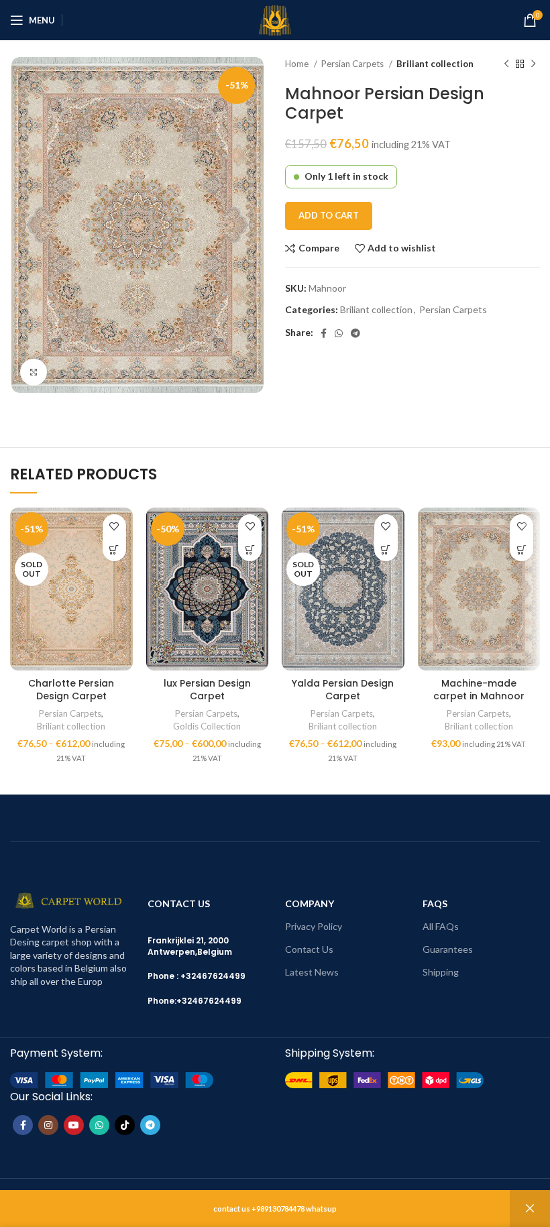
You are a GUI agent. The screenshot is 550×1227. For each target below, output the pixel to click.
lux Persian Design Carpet (207, 690)
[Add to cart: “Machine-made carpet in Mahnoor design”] (521, 549)
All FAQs (441, 926)
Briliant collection (435, 63)
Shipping (441, 972)
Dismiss (530, 1208)
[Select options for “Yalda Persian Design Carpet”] (386, 549)
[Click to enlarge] (33, 372)
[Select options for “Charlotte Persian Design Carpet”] (114, 549)
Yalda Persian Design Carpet (343, 690)
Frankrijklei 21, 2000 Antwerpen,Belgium (190, 946)
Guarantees (448, 949)
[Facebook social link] (324, 333)
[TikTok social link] (125, 1125)
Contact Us (309, 949)
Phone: (162, 1000)
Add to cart (328, 215)
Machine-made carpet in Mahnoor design (479, 696)
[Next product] (533, 64)
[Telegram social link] (355, 333)
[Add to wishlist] (114, 526)
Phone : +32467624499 (196, 976)
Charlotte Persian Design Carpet (71, 690)
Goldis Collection (207, 726)
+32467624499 (208, 1000)
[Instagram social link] (48, 1125)
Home (298, 63)
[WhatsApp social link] (339, 333)
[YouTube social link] (74, 1125)
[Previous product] (506, 64)
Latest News (312, 972)
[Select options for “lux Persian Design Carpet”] (250, 549)
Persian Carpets (353, 63)
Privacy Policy (313, 926)
